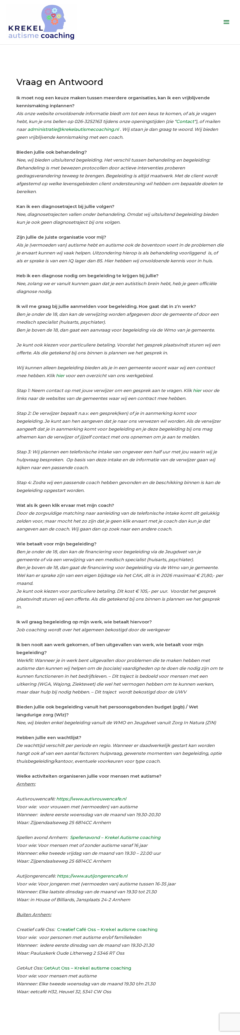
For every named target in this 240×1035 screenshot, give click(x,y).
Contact (185, 121)
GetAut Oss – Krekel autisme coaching (87, 968)
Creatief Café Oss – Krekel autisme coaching (107, 929)
